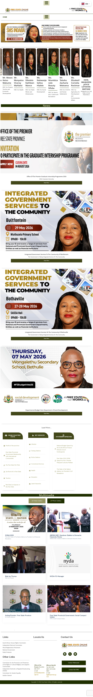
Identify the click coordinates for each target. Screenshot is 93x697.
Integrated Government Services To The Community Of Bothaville (46, 332)
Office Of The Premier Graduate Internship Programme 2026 (46, 176)
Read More (46, 182)
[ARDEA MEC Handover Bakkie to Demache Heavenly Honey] (68, 506)
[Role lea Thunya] (24, 547)
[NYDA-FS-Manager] (68, 547)
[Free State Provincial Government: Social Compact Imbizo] (68, 586)
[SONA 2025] (24, 506)
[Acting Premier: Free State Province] (24, 586)
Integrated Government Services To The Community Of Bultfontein (46, 254)
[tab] (37, 500)
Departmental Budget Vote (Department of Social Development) (47, 410)
